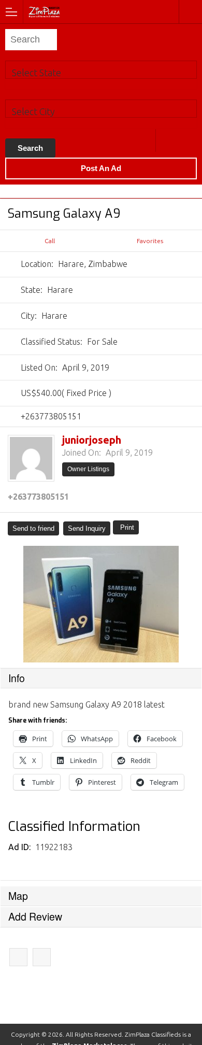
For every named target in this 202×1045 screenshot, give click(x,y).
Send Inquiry (87, 528)
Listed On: (39, 367)
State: (31, 289)
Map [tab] (18, 895)
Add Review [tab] (35, 916)
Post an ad (101, 168)
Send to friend (33, 528)
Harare (167, 140)
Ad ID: (20, 847)
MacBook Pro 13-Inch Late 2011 (42, 957)
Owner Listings (88, 469)
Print (127, 527)
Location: (37, 264)
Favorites (150, 240)
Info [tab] (16, 678)
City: (29, 315)
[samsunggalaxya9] (101, 604)
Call (50, 240)
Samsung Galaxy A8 (18, 957)
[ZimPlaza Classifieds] (71, 11)
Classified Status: (51, 341)
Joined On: (81, 452)
